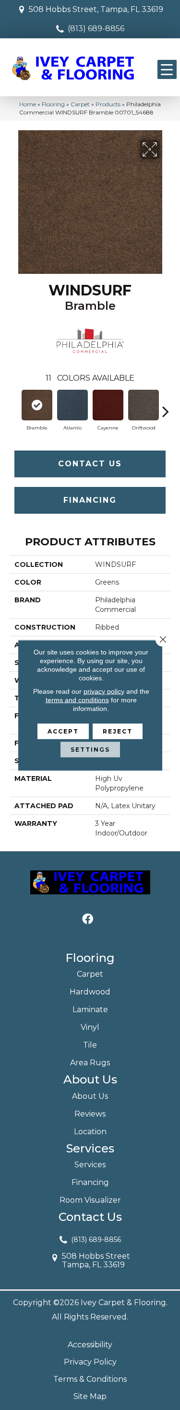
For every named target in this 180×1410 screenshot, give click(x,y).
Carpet (80, 104)
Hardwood (90, 991)
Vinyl (90, 1027)
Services (90, 1164)
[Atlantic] (72, 405)
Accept (63, 730)
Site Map (90, 1396)
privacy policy (104, 691)
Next (165, 406)
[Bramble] (37, 405)
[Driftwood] (143, 405)
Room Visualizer (90, 1200)
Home (27, 104)
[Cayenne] (108, 405)
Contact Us (90, 463)
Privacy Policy (90, 1361)
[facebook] (87, 919)
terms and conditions (77, 699)
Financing (90, 500)
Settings (90, 749)
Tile (90, 1044)
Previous (14, 406)
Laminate (90, 1009)
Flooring (53, 104)
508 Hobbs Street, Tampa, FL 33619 (96, 9)
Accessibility (90, 1344)
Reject (117, 730)
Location (90, 1131)
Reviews (90, 1113)
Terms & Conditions (90, 1379)
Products (108, 104)
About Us (90, 1096)
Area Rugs (90, 1062)
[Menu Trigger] (167, 69)
